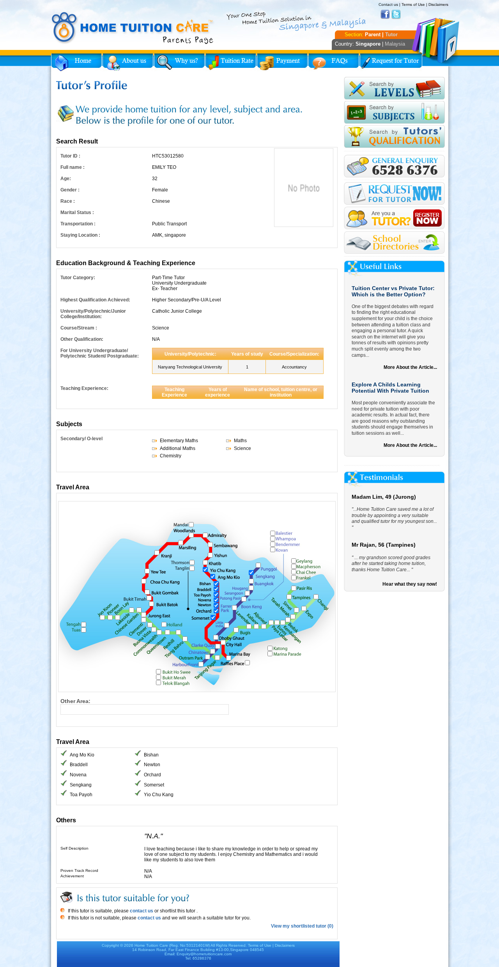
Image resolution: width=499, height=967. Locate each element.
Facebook (385, 14)
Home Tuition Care (151, 945)
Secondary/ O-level (81, 438)
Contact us (388, 4)
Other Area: (75, 701)
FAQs (333, 62)
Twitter (396, 14)
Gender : (70, 190)
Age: (65, 178)
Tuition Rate (230, 62)
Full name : (72, 167)
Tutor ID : (70, 156)
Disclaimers (438, 4)
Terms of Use (413, 4)
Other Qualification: (81, 339)
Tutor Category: (77, 277)
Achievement (72, 876)
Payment (282, 62)
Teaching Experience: (84, 388)
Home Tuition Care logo (133, 28)
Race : (67, 201)
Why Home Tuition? (179, 62)
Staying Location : (80, 235)
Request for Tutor (391, 62)
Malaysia (395, 44)
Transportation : (78, 224)
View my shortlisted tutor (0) (302, 926)
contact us (141, 911)
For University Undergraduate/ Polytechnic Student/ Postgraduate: (99, 353)
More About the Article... (410, 367)
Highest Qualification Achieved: (95, 300)
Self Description (74, 848)
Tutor (391, 34)
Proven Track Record (79, 870)
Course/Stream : (78, 328)
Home (76, 62)
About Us (128, 62)
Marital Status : (77, 212)
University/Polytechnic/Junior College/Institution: (93, 313)
